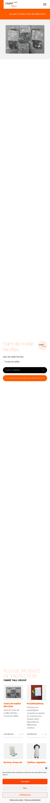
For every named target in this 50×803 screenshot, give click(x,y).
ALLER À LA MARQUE (12, 370)
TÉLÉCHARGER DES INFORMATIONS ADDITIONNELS (23, 378)
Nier (25, 788)
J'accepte (25, 781)
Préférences (25, 795)
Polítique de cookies (16, 800)
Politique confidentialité (32, 800)
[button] (46, 768)
